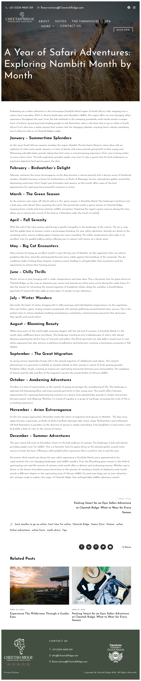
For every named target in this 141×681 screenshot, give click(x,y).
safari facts (38, 530)
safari (119, 524)
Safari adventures (20, 530)
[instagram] (134, 7)
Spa (108, 21)
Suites (60, 21)
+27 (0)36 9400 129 (21, 7)
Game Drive (98, 524)
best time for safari (59, 524)
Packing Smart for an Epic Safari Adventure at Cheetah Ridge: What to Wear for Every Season (100, 617)
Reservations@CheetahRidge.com (62, 7)
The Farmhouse (85, 21)
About (44, 21)
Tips (64, 530)
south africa (53, 530)
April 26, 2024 (17, 610)
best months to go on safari (31, 524)
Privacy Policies (11, 672)
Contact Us (70, 26)
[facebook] (129, 7)
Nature (110, 524)
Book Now (123, 30)
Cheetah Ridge (81, 524)
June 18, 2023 (78, 610)
